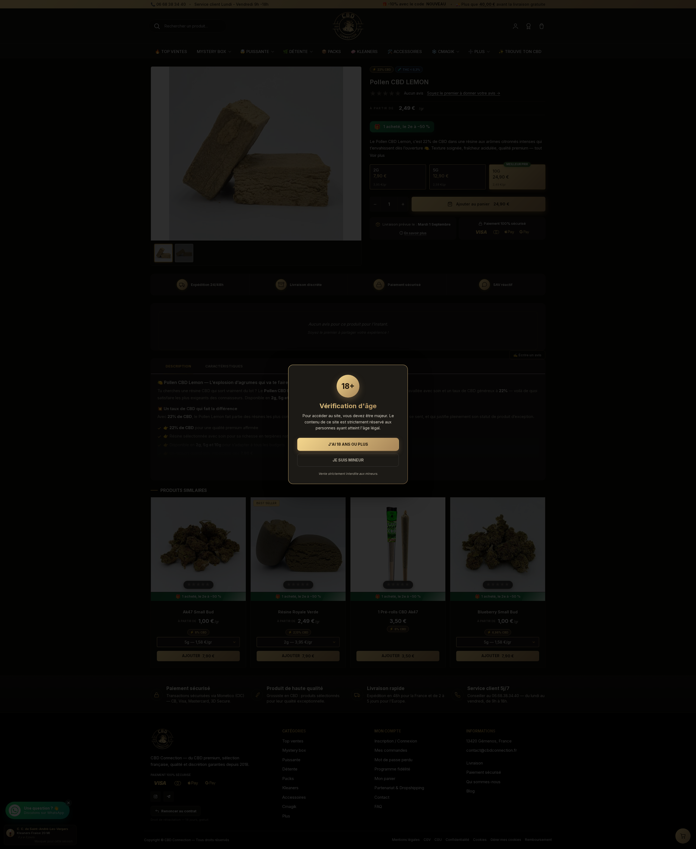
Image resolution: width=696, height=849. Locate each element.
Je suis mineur (348, 460)
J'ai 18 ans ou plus (348, 444)
